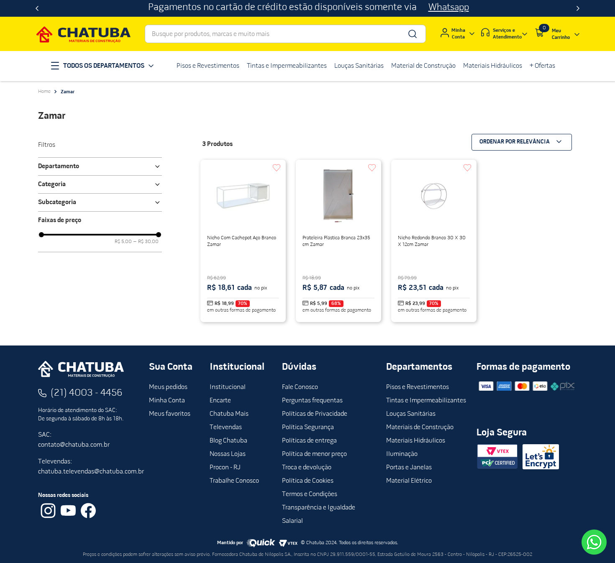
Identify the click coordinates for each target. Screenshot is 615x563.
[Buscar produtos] (412, 34)
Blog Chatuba (228, 441)
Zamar (67, 92)
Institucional (228, 387)
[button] (100, 166)
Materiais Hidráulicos (415, 441)
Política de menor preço (314, 454)
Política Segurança (308, 427)
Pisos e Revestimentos (417, 387)
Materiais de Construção (420, 427)
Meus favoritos (169, 414)
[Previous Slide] (37, 8)
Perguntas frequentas (312, 400)
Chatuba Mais (229, 414)
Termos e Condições (309, 494)
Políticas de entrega (309, 441)
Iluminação (402, 454)
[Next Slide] (578, 8)
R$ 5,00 (123, 241)
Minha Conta (167, 400)
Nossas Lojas (228, 454)
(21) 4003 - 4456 (87, 393)
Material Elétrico (409, 481)
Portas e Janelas (409, 467)
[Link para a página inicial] (44, 91)
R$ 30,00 (146, 241)
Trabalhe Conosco (234, 481)
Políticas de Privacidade (314, 414)
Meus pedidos (168, 387)
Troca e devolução (306, 467)
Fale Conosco (300, 387)
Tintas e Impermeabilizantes (426, 400)
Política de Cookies (307, 481)
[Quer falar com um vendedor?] (594, 542)
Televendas (226, 427)
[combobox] (285, 34)
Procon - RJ (225, 467)
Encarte (220, 400)
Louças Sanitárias (411, 414)
